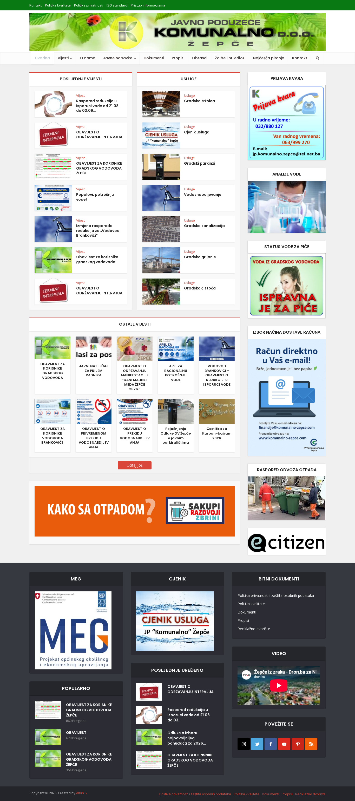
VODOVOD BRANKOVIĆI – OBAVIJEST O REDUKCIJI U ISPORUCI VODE (217, 375)
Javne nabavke (117, 58)
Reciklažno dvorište (254, 628)
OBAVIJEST (76, 732)
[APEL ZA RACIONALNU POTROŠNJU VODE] (176, 348)
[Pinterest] (298, 744)
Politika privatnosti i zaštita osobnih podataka (276, 595)
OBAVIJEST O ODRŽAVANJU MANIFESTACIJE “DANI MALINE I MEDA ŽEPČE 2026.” (134, 377)
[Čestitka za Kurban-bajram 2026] (217, 411)
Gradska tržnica (199, 101)
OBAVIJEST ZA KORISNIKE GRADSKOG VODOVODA (52, 370)
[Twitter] (257, 744)
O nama (87, 58)
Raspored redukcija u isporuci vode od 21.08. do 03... (189, 715)
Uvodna (42, 58)
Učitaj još (135, 465)
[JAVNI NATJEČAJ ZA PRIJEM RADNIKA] (93, 348)
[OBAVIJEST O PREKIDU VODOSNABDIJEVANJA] (135, 411)
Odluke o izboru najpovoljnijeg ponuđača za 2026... (186, 738)
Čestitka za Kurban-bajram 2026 (217, 433)
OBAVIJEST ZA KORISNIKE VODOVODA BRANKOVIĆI (52, 435)
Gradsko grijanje (200, 257)
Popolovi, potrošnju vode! (95, 197)
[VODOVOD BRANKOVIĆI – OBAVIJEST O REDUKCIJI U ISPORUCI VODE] (217, 348)
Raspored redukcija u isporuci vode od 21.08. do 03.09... (98, 105)
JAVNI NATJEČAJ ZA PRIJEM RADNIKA (93, 371)
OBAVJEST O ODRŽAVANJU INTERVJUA (99, 135)
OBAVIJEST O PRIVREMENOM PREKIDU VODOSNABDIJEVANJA (94, 438)
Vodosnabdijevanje (202, 194)
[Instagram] (244, 744)
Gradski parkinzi (199, 163)
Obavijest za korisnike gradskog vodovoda (97, 259)
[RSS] (311, 744)
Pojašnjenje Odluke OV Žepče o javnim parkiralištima (176, 435)
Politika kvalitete (58, 5)
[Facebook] (271, 744)
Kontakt (35, 5)
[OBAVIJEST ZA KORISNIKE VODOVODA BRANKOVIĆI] (52, 411)
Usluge (189, 95)
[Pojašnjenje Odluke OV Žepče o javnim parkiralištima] (176, 411)
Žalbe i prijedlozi (230, 58)
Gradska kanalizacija (204, 225)
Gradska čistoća (200, 288)
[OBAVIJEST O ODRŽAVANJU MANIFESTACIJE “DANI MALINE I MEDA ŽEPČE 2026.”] (135, 348)
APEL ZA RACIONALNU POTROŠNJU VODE (175, 373)
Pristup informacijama (148, 5)
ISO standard (117, 5)
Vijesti (63, 58)
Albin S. (82, 793)
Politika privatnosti (88, 5)
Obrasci (199, 58)
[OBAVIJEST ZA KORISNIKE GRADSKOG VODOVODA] (52, 347)
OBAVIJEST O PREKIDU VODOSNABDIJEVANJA (135, 435)
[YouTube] (284, 744)
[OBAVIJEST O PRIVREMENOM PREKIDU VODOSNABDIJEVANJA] (93, 411)
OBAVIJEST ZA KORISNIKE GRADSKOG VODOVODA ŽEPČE (99, 168)
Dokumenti (154, 58)
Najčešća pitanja (268, 58)
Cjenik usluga (196, 132)
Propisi (178, 58)
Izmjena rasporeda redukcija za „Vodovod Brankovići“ (98, 230)
